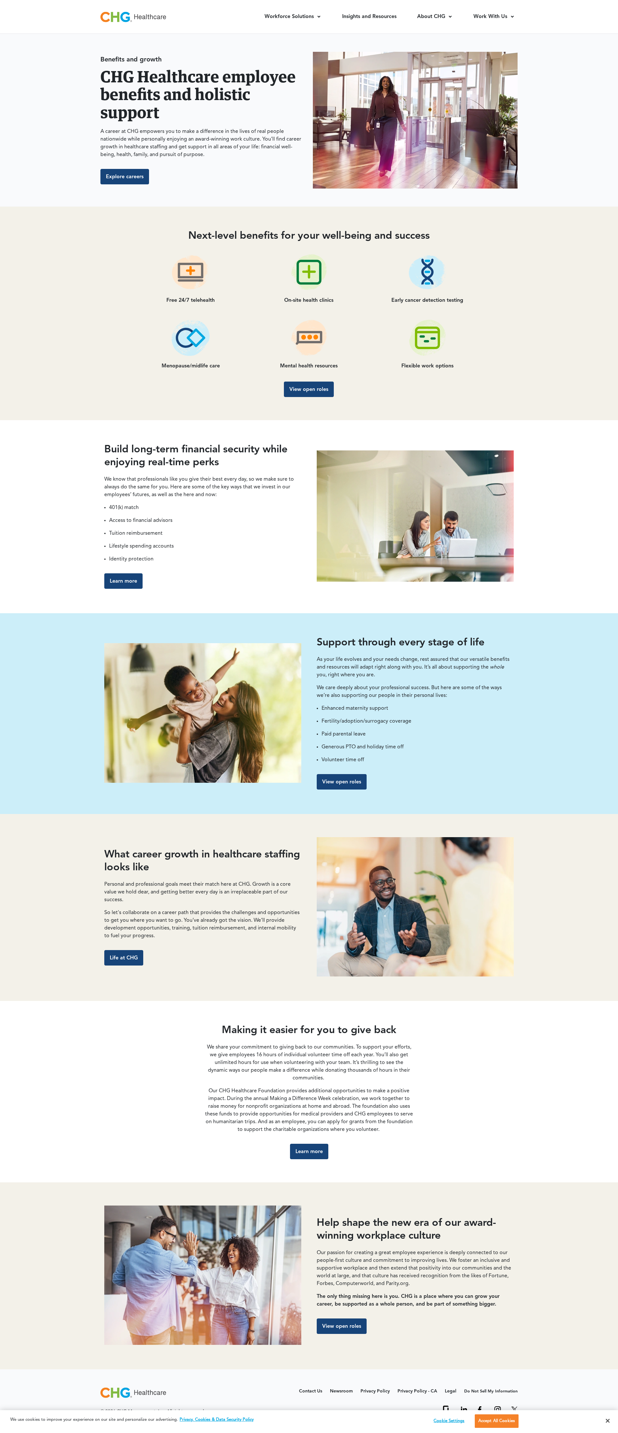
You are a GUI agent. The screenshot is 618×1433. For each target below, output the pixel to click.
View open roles (308, 389)
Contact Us (310, 1391)
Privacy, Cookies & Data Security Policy (217, 1420)
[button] (293, 16)
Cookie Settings (449, 1421)
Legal (450, 1391)
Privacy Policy (375, 1391)
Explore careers (125, 177)
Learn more (123, 581)
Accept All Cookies (496, 1421)
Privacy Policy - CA (417, 1391)
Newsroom (341, 1391)
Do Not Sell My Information (491, 1391)
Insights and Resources (369, 16)
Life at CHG (124, 958)
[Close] (608, 1421)
